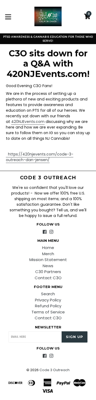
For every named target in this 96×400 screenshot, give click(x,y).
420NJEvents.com (28, 121)
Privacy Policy (48, 300)
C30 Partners (48, 271)
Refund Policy (48, 306)
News (48, 266)
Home (48, 247)
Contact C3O (48, 278)
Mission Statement (48, 259)
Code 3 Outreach (48, 178)
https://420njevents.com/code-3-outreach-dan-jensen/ (39, 157)
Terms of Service (48, 312)
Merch (48, 254)
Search (48, 294)
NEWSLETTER (48, 327)
